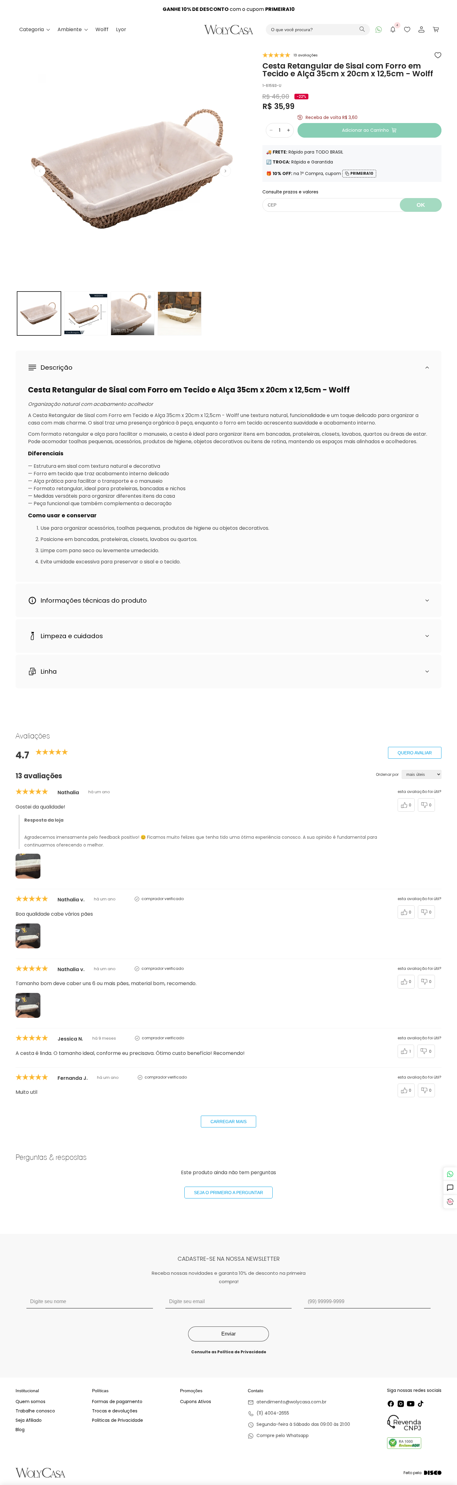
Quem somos (30, 1401)
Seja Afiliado (29, 1420)
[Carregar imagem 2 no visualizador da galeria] (86, 313)
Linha (48, 671)
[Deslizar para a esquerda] (39, 171)
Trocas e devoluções (114, 1411)
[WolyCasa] (228, 29)
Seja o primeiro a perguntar (228, 1192)
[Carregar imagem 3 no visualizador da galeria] (133, 313)
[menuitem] (35, 29)
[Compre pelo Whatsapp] (299, 1436)
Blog (20, 1429)
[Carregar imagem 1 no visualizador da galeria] (39, 313)
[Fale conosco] (450, 1174)
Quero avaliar (415, 752)
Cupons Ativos (195, 1401)
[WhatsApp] (378, 29)
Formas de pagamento (117, 1401)
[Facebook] (391, 1403)
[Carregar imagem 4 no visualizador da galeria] (179, 313)
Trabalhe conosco (35, 1411)
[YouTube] (410, 1403)
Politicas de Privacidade (117, 1420)
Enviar (228, 1333)
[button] (435, 29)
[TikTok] (420, 1403)
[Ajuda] (450, 1188)
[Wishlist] (407, 29)
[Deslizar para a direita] (225, 171)
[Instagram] (400, 1403)
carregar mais (228, 1121)
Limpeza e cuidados (71, 636)
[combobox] (318, 29)
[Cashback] (450, 1202)
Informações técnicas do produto (93, 600)
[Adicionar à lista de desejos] (438, 55)
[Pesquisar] (362, 29)
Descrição (56, 367)
